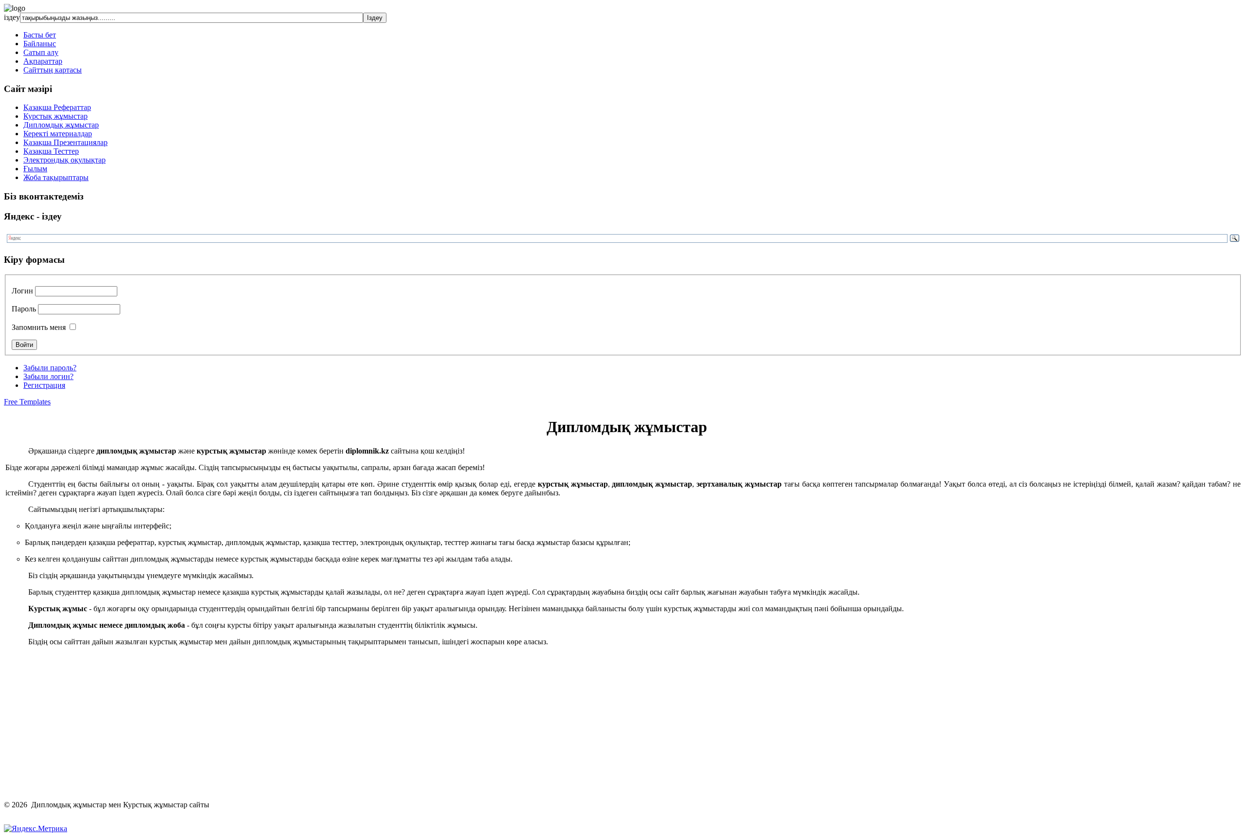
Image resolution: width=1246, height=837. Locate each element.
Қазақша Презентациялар (65, 142)
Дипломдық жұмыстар (61, 125)
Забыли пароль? (49, 368)
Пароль (24, 309)
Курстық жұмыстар (55, 116)
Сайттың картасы (52, 70)
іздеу (12, 17)
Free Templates (27, 402)
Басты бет (39, 35)
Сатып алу (40, 52)
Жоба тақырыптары (56, 177)
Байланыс (39, 43)
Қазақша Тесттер (51, 151)
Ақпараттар (42, 61)
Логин (22, 291)
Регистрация (44, 385)
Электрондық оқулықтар (64, 160)
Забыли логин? (48, 376)
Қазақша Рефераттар (57, 107)
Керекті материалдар (57, 133)
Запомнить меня (39, 327)
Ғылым (35, 168)
